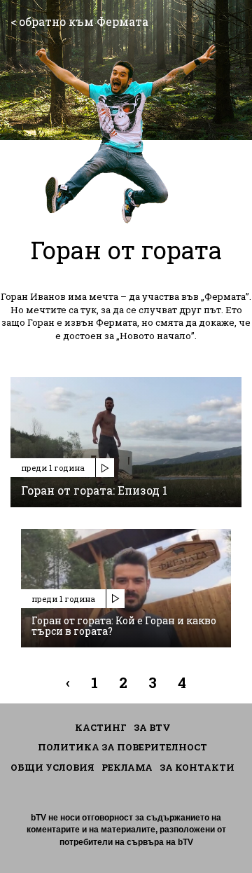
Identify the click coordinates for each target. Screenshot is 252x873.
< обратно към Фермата (79, 21)
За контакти (197, 767)
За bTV (152, 727)
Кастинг (101, 727)
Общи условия (52, 767)
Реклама (127, 767)
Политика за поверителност (122, 747)
